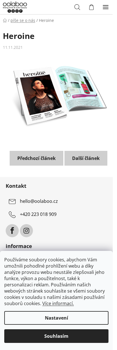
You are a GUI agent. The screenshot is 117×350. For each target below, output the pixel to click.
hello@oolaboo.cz (39, 201)
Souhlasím (56, 336)
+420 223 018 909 (38, 214)
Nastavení (56, 318)
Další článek (86, 158)
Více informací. (58, 303)
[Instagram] (26, 230)
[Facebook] (12, 230)
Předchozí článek (36, 158)
